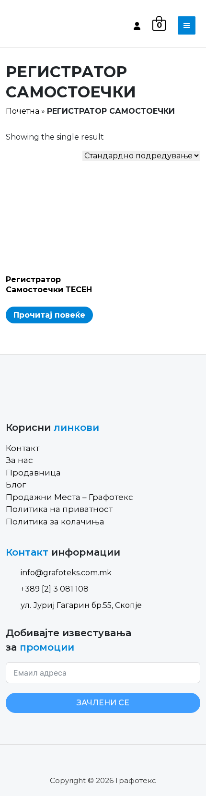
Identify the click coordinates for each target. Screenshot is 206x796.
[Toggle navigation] (186, 25)
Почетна (22, 111)
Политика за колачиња (55, 521)
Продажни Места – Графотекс (69, 497)
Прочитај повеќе (49, 315)
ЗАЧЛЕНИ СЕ (103, 702)
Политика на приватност (59, 509)
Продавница (33, 472)
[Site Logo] (46, 25)
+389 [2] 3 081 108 (55, 589)
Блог (16, 484)
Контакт (22, 448)
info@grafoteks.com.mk (66, 572)
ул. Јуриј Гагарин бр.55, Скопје (81, 605)
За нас (19, 460)
